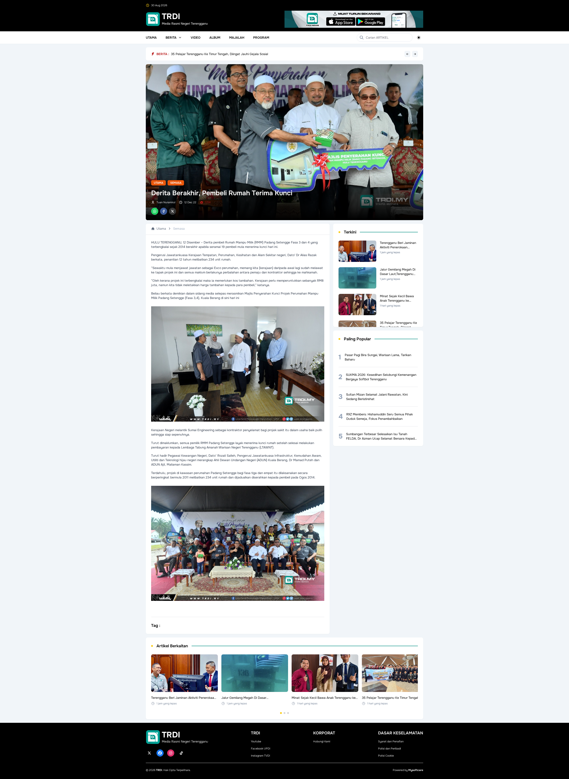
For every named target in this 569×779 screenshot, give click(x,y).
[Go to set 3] (288, 713)
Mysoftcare (415, 770)
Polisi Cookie (386, 755)
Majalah (236, 38)
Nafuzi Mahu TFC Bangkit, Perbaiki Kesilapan (203, 54)
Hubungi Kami (321, 741)
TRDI (159, 770)
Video (195, 38)
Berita (171, 38)
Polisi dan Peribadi (389, 748)
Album (214, 38)
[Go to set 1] (281, 713)
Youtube (256, 741)
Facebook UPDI (260, 748)
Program (261, 38)
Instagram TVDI (260, 755)
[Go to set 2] (284, 713)
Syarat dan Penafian (391, 741)
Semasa (175, 183)
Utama (151, 38)
